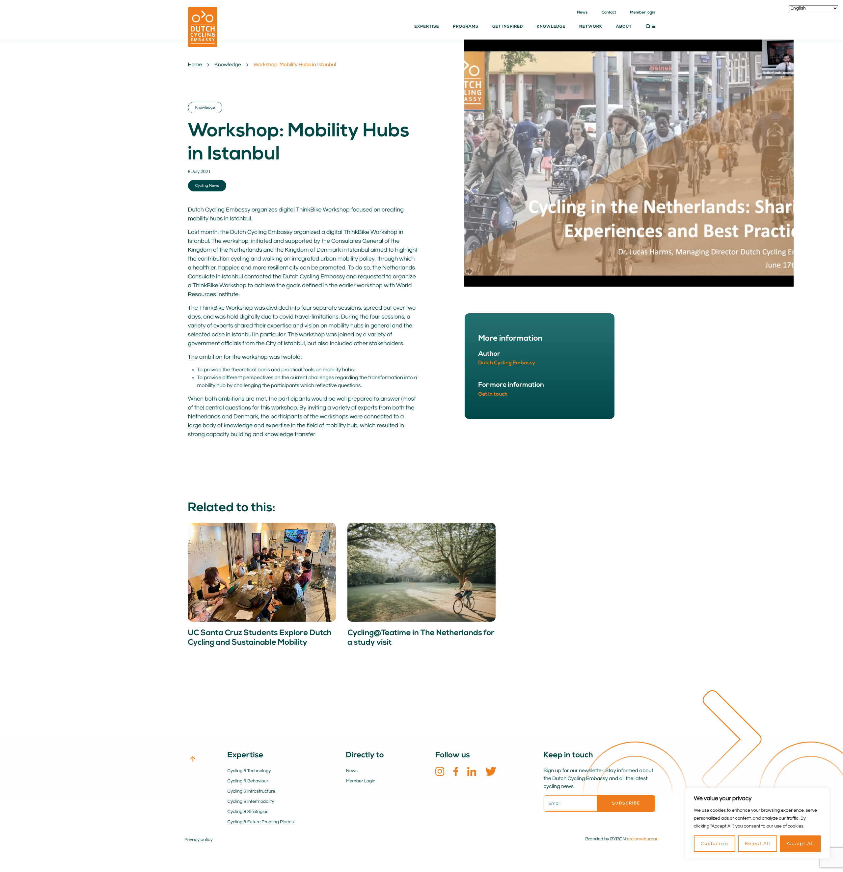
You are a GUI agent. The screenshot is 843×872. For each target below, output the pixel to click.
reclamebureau (643, 839)
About (624, 27)
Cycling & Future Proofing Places (261, 822)
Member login (642, 12)
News (582, 12)
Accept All (800, 843)
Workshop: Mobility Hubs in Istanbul (295, 65)
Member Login (361, 781)
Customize (714, 843)
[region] (757, 823)
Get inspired (507, 27)
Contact (609, 12)
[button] (650, 26)
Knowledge (227, 65)
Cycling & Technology (249, 771)
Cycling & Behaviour (248, 781)
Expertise (426, 27)
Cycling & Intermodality (251, 801)
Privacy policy (198, 839)
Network (590, 27)
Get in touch (493, 394)
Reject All (757, 843)
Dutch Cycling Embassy (506, 363)
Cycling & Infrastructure (251, 791)
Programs (465, 27)
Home (195, 65)
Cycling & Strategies (248, 811)
